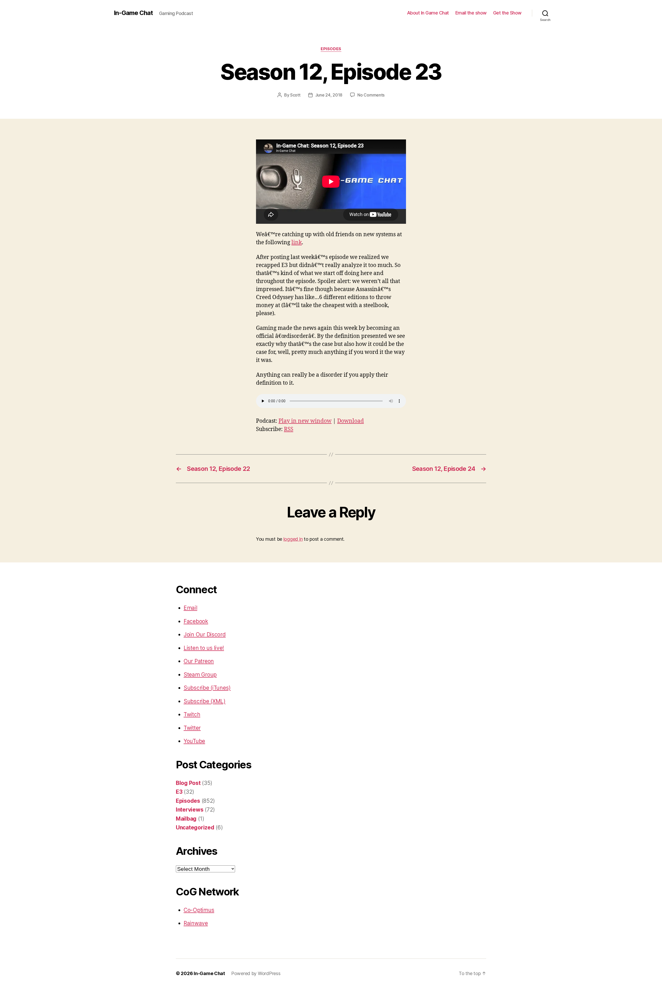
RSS (288, 429)
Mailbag (186, 818)
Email (190, 608)
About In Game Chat (428, 13)
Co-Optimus (199, 910)
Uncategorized (195, 827)
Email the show (471, 13)
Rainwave (196, 923)
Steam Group (200, 674)
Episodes (331, 49)
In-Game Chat (133, 13)
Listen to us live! (204, 648)
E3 (179, 792)
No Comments (371, 95)
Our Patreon (199, 661)
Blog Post (188, 783)
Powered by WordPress (256, 973)
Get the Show (507, 13)
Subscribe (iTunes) (207, 688)
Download (350, 421)
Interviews (189, 809)
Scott (295, 95)
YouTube (194, 741)
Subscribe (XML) (204, 701)
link (296, 242)
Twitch (192, 714)
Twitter (192, 728)
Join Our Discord (205, 634)
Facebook (196, 621)
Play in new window (305, 421)
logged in (293, 539)
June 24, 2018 (329, 95)
